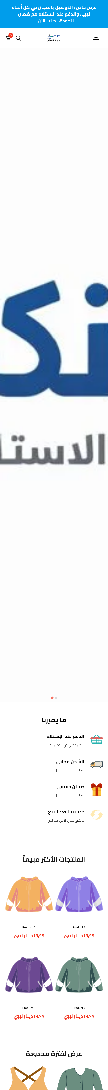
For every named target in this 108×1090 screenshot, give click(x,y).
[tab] (52, 698)
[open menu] (98, 37)
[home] (54, 38)
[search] (18, 38)
